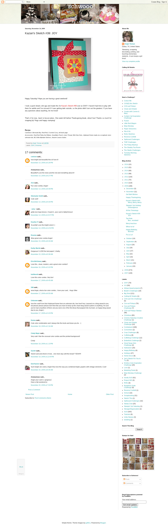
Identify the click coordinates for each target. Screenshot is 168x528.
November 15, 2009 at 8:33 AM (42, 241)
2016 (126, 164)
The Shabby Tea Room (132, 147)
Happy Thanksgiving (133, 197)
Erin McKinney (36, 261)
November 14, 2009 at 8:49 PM (42, 189)
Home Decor (128, 356)
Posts (127, 479)
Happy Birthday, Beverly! (131, 230)
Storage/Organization (131, 409)
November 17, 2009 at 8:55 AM (42, 293)
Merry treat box (131, 223)
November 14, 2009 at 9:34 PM (42, 202)
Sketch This (128, 398)
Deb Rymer (35, 364)
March (128, 260)
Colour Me (128, 101)
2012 (126, 177)
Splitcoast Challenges (132, 139)
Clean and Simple (130, 109)
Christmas (38, 145)
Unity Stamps (128, 417)
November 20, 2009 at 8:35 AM (42, 370)
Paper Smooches (130, 129)
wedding (127, 420)
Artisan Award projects (132, 288)
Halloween (128, 348)
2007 (126, 273)
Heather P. (34, 222)
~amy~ (33, 209)
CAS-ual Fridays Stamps (132, 311)
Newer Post (30, 394)
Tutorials (127, 414)
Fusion (126, 121)
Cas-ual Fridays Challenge (129, 307)
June (128, 251)
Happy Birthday (129, 350)
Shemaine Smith (37, 196)
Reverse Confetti (130, 137)
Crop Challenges (130, 332)
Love (126, 368)
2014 (126, 171)
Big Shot (127, 293)
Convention (128, 330)
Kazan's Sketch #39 (69, 106)
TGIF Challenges (130, 142)
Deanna (34, 235)
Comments (129, 483)
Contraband (128, 327)
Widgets (21, 473)
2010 (126, 183)
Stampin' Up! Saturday (132, 406)
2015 (126, 167)
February (129, 263)
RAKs (126, 383)
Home (70, 394)
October (129, 238)
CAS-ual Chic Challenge (133, 299)
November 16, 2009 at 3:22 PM (42, 267)
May (128, 254)
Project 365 (128, 380)
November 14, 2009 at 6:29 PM (42, 163)
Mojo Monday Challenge (133, 373)
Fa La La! (129, 235)
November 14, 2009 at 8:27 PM (42, 176)
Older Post (110, 394)
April (128, 257)
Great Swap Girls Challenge (130, 344)
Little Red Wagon (130, 123)
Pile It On (127, 131)
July (128, 248)
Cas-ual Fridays (129, 303)
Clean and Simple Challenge (130, 323)
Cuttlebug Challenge (131, 338)
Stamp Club (128, 404)
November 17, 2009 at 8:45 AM (42, 280)
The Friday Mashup (131, 145)
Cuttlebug (127, 335)
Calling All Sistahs (130, 296)
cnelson (34, 157)
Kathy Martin (35, 248)
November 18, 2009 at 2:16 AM (42, 326)
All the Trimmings (132, 210)
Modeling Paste (129, 370)
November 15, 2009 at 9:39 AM (42, 254)
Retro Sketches (129, 134)
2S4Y (32, 145)
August (129, 245)
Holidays (127, 353)
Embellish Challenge (131, 340)
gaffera (88, 523)
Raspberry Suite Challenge (130, 386)
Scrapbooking (129, 395)
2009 (126, 186)
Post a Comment (34, 390)
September (130, 242)
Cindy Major (35, 333)
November (130, 192)
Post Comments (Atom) (43, 398)
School (126, 393)
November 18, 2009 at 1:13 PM (42, 344)
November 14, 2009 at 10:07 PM (42, 215)
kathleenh (34, 274)
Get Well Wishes (132, 194)
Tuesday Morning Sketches (130, 154)
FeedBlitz (134, 507)
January (129, 266)
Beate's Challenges (131, 291)
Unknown (34, 300)
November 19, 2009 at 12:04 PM (42, 357)
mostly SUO (128, 378)
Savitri (33, 351)
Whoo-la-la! (130, 227)
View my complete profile (131, 61)
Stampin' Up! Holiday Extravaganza (133, 206)
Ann (32, 183)
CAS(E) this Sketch (131, 103)
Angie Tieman (37, 143)
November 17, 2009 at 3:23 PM (42, 313)
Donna (33, 320)
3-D (125, 285)
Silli (32, 287)
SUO (125, 412)
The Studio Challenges (132, 150)
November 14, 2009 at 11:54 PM (42, 228)
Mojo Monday (129, 126)
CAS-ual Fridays (130, 106)
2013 (126, 174)
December (130, 189)
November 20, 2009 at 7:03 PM (42, 385)
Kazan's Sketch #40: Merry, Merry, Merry (133, 201)
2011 (126, 180)
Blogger (103, 523)
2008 (126, 270)
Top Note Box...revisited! (132, 219)
